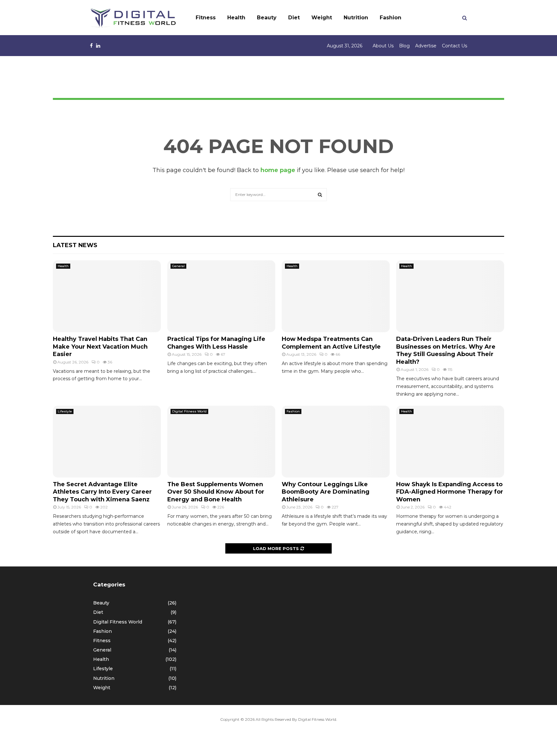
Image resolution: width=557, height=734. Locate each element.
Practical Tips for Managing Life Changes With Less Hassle (216, 342)
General (178, 266)
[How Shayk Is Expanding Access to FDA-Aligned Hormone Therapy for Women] (450, 442)
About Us (383, 46)
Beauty (267, 17)
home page (277, 170)
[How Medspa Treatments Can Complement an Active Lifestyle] (336, 296)
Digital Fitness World (189, 411)
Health (236, 17)
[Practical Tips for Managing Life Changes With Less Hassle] (221, 296)
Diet (294, 17)
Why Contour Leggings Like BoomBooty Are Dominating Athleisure (325, 492)
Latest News (75, 245)
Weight (321, 17)
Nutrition (356, 17)
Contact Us (454, 46)
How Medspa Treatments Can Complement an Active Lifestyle (331, 342)
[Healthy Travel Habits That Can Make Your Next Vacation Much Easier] (107, 296)
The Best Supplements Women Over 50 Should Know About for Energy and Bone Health (215, 492)
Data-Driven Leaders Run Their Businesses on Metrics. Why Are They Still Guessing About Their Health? (445, 350)
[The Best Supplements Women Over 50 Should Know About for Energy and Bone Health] (221, 442)
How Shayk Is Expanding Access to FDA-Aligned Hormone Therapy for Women (449, 492)
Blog (404, 46)
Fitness (206, 17)
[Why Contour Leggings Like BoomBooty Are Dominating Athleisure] (336, 442)
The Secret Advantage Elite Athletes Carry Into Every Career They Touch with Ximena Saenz (102, 492)
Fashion (390, 17)
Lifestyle (65, 411)
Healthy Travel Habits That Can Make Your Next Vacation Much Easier (100, 346)
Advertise (425, 46)
